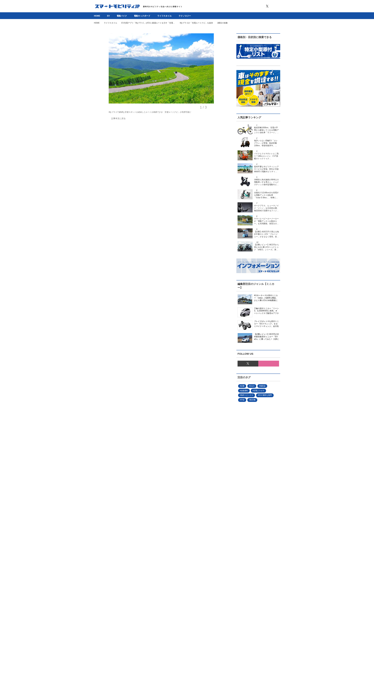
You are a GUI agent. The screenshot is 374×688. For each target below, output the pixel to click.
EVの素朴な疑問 (265, 395)
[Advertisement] (253, 503)
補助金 (262, 386)
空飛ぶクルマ (259, 391)
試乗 (242, 386)
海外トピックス (247, 395)
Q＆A (252, 386)
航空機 (252, 400)
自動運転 (244, 391)
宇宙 (242, 400)
